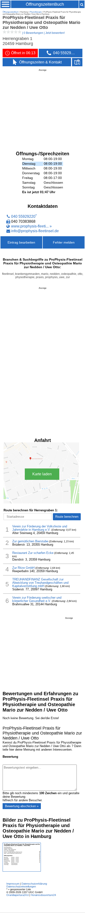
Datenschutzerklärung (34, 883)
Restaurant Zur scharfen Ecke (32, 553)
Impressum (12, 883)
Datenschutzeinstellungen (21, 886)
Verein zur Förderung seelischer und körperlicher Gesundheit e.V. (36, 599)
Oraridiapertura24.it (17, 895)
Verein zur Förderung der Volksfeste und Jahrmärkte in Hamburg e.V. (39, 528)
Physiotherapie (36, 12)
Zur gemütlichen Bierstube (30, 541)
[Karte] (77, 62)
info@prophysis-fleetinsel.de (35, 231)
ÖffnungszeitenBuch (45, 4)
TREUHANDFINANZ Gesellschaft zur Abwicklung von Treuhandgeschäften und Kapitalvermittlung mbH (40, 583)
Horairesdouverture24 (43, 895)
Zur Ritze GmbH (23, 568)
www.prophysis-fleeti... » (31, 226)
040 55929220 (23, 216)
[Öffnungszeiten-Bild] (22, 870)
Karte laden (42, 474)
